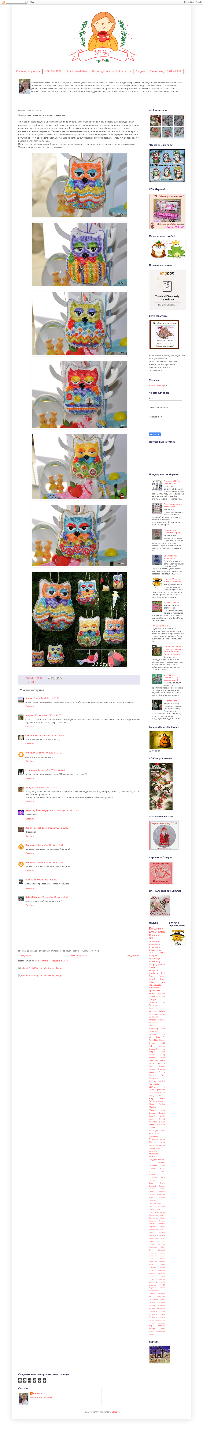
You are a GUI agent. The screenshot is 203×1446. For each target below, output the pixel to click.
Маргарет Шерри (157, 1288)
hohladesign (154, 958)
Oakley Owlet (154, 1241)
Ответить (29, 706)
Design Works (157, 1096)
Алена (28, 698)
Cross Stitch (157, 932)
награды (161, 1323)
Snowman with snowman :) (171, 557)
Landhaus (161, 1224)
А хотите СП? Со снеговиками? (172, 482)
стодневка (153, 1166)
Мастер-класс (154, 1291)
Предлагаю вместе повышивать (173, 505)
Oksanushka (31, 735)
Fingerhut (161, 1206)
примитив (153, 1157)
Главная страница (28, 71)
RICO (162, 1247)
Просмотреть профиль (41, 1397)
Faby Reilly (157, 1099)
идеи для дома (157, 1061)
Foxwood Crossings (157, 1212)
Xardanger (153, 1130)
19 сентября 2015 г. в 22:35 (48, 715)
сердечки (153, 1002)
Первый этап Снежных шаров (172, 531)
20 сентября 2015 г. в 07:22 (49, 753)
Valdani (152, 1125)
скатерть (152, 1329)
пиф (150, 1326)
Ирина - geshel (33, 828)
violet (162, 1130)
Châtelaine (155, 935)
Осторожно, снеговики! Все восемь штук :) (171, 677)
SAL (151, 938)
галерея (152, 1020)
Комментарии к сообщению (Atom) (52, 961)
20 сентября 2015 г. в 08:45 (51, 770)
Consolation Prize (157, 1093)
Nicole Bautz (154, 1238)
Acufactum (154, 970)
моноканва (154, 1023)
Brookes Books (157, 1189)
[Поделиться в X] (54, 678)
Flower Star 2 (157, 1209)
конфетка (160, 1145)
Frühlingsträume (156, 1101)
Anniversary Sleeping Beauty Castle (157, 964)
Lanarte (152, 1224)
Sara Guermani (157, 1250)
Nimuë (162, 1238)
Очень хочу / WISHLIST (165, 71)
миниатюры (154, 987)
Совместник (155, 950)
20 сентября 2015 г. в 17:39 (49, 845)
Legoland (152, 1227)
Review (161, 1113)
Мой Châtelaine (76, 71)
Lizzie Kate (160, 1064)
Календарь (154, 1084)
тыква (151, 1331)
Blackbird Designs (157, 1186)
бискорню (160, 997)
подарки (152, 999)
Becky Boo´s (157, 1183)
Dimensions (154, 947)
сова (163, 1329)
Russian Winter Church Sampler (157, 1072)
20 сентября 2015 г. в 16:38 (55, 828)
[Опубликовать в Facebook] (57, 678)
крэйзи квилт (154, 1320)
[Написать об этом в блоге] (52, 678)
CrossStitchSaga (155, 1203)
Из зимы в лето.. (172, 602)
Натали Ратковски (157, 1294)
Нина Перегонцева (157, 1296)
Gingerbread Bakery (157, 1215)
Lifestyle (162, 1227)
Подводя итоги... (172, 701)
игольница (153, 1314)
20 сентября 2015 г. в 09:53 (45, 787)
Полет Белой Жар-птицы (157, 979)
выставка (161, 1302)
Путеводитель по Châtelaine (111, 71)
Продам (140, 71)
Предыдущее (132, 955)
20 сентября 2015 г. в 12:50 (66, 810)
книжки (162, 1317)
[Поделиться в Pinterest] (60, 678)
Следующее (25, 955)
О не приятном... (161, 626)
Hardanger (154, 973)
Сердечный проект (157, 1299)
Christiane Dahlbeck (157, 1192)
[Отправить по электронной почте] (49, 678)
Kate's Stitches (33, 897)
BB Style (37, 1393)
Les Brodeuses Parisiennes (157, 1005)
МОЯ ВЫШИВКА (53, 71)
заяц (163, 1311)
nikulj (28, 787)
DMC (151, 1206)
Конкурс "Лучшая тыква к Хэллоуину (173, 580)
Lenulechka (31, 770)
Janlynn (152, 1034)
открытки (153, 1026)
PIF (163, 1241)
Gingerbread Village (157, 1218)
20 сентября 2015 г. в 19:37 (44, 880)
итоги (151, 1064)
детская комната (157, 1305)
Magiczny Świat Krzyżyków (39, 810)
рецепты (161, 1090)
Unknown (30, 753)
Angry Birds (157, 1171)
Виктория (30, 845)
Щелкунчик (154, 1087)
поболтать (153, 1154)
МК (163, 1285)
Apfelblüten (153, 1174)
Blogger (115, 1412)
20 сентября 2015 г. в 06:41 (52, 735)
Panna (151, 1244)
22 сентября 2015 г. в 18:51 (54, 897)
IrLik (27, 880)
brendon (29, 715)
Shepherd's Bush (157, 1253)
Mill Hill (30, 682)
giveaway (152, 1285)
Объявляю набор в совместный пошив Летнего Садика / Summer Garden (173, 650)
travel (162, 1058)
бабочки (152, 1302)
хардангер (153, 1029)
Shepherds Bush (157, 1256)
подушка (161, 1326)
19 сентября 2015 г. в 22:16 (46, 698)
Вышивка (156, 928)
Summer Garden (157, 1081)
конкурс (161, 1020)
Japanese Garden (157, 1221)
